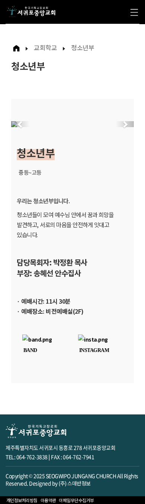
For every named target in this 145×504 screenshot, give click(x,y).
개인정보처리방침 (22, 500)
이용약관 (48, 500)
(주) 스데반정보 (74, 483)
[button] (20, 124)
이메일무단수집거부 (76, 500)
